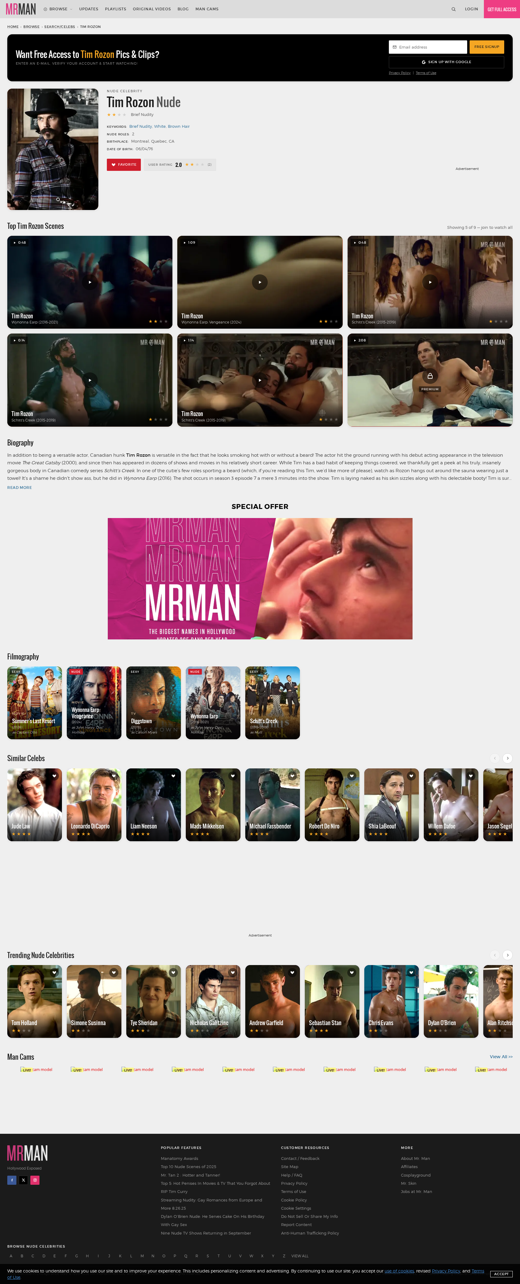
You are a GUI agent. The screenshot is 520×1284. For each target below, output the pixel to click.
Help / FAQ (291, 1175)
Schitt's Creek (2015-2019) (374, 322)
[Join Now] (502, 9)
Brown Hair (179, 126)
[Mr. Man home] (21, 9)
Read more (19, 487)
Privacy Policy (400, 73)
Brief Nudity (140, 126)
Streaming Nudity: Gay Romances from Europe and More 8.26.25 (211, 1204)
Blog (183, 9)
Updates (88, 9)
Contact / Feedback (300, 1158)
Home (13, 27)
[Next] (507, 758)
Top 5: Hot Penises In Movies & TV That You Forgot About (215, 1183)
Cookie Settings (296, 1208)
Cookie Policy (294, 1200)
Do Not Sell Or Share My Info (309, 1216)
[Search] (453, 9)
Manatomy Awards (179, 1158)
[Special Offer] (260, 578)
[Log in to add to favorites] (54, 776)
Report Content (296, 1224)
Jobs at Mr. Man (416, 1191)
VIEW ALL (299, 1256)
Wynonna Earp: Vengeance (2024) (211, 322)
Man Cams (207, 9)
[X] (23, 1180)
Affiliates (409, 1166)
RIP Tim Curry (174, 1191)
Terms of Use (426, 73)
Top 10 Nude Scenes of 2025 (188, 1166)
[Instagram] (34, 1180)
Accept (501, 1274)
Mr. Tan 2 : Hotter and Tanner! (190, 1175)
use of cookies (399, 1270)
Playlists (115, 9)
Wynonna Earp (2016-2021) (35, 322)
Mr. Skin (408, 1183)
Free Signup (486, 47)
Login (471, 9)
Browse (58, 9)
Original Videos (152, 9)
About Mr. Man (415, 1158)
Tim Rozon (22, 316)
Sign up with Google (449, 62)
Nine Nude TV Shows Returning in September (206, 1233)
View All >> (501, 1056)
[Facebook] (11, 1180)
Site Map (289, 1166)
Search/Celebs (59, 27)
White (160, 126)
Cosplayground (416, 1175)
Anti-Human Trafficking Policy (310, 1233)
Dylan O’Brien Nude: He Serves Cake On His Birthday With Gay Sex (212, 1220)
